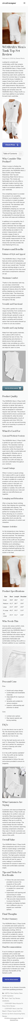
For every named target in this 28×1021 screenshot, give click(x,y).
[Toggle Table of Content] (19, 153)
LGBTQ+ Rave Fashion (12, 993)
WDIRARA (5, 1001)
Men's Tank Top (10, 998)
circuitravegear (9, 3)
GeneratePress (14, 1020)
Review (17, 998)
